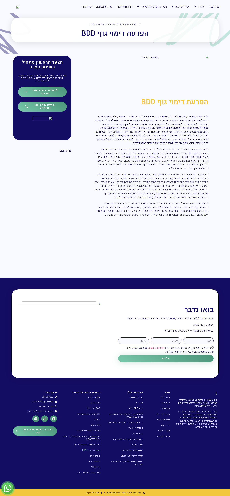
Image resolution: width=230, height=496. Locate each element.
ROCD (97, 419)
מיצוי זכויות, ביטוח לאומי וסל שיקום (128, 439)
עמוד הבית (214, 7)
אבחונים (139, 402)
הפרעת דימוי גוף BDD (91, 450)
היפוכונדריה (95, 402)
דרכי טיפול (95, 425)
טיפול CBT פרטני (135, 408)
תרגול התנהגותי (137, 444)
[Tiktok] (44, 418)
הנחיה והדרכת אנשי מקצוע (132, 455)
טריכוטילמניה (94, 461)
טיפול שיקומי (137, 433)
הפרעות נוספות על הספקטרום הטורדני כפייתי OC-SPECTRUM (81, 438)
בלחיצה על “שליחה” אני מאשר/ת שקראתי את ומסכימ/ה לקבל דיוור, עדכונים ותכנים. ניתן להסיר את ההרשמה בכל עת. (170, 350)
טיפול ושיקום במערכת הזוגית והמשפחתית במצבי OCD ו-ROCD (126, 415)
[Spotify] (35, 418)
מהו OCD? (95, 467)
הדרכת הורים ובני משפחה (132, 450)
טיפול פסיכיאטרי (135, 427)
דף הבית (137, 24)
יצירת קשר (86, 7)
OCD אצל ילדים (93, 408)
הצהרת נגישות (164, 430)
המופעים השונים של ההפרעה (88, 430)
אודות (202, 7)
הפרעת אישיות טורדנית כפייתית (87, 444)
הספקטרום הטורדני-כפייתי (154, 7)
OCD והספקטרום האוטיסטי (88, 414)
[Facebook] (53, 418)
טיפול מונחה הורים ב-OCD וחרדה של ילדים (125, 422)
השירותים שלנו (182, 7)
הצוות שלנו (165, 408)
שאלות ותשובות (104, 7)
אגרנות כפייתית (94, 397)
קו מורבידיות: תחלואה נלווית (88, 472)
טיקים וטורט (95, 455)
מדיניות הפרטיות (156, 348)
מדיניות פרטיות (163, 436)
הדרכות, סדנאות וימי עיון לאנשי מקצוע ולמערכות (127, 463)
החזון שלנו (165, 402)
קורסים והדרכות (124, 7)
